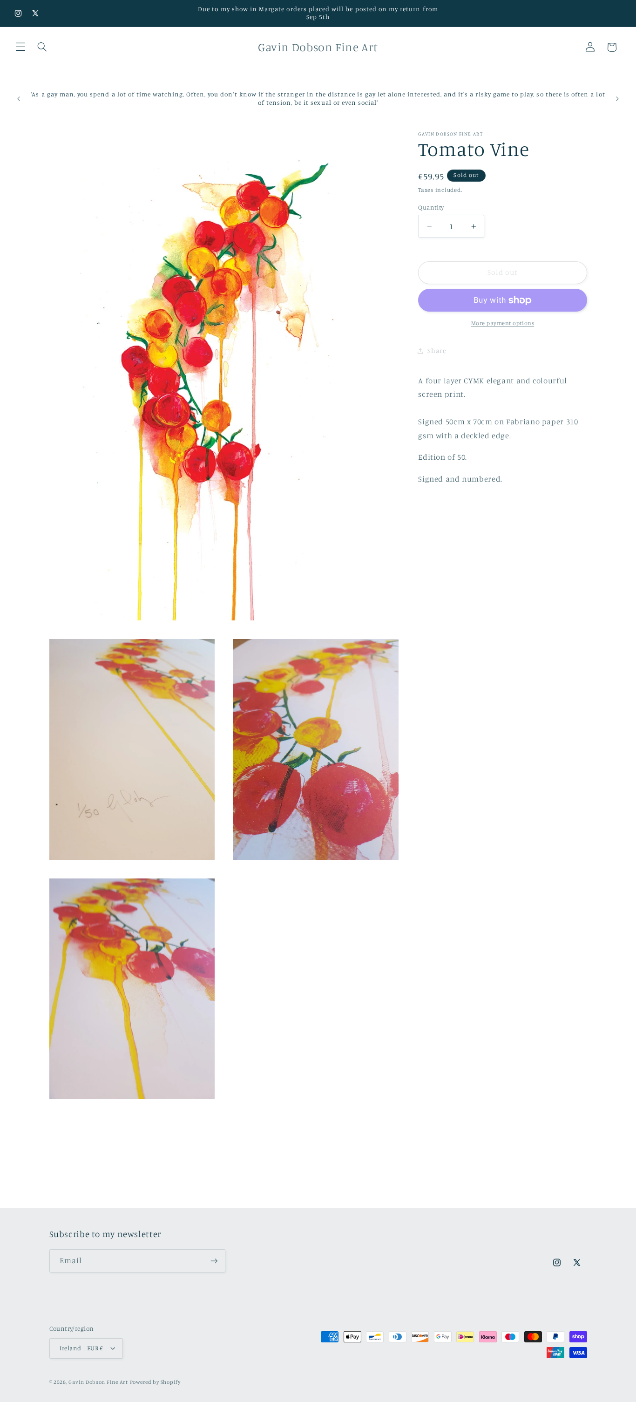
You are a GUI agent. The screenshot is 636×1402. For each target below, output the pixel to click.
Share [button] (436, 351)
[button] (20, 47)
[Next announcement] (617, 98)
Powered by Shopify (155, 1382)
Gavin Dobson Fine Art (98, 1382)
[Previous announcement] (18, 98)
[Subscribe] (213, 1260)
